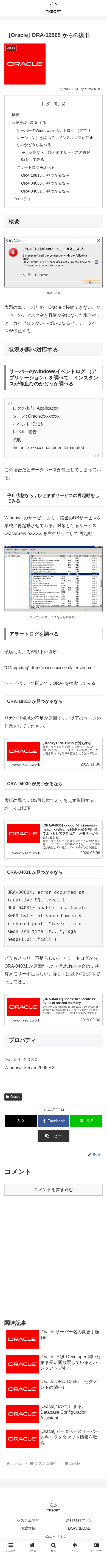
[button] (53, 1136)
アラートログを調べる (35, 167)
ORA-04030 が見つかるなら (45, 183)
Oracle (15, 1097)
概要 (15, 114)
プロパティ (21, 199)
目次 (46, 103)
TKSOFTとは (53, 1536)
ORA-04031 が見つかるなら (45, 191)
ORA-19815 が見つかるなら (45, 175)
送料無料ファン (79, 1520)
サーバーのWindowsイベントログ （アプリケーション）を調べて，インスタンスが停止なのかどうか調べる (54, 137)
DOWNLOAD (79, 1528)
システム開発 (28, 1520)
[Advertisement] (53, 1257)
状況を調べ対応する (29, 122)
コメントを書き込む (53, 1189)
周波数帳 (28, 1528)
